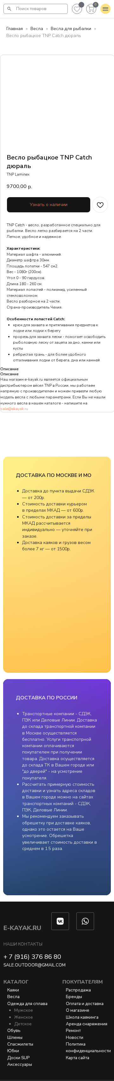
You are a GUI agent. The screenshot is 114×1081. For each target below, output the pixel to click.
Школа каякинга (82, 1017)
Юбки (13, 1051)
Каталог (15, 981)
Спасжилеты (20, 1044)
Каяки (13, 990)
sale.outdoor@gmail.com (34, 965)
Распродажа (78, 990)
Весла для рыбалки (71, 29)
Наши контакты (22, 944)
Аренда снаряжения (86, 1024)
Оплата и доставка (85, 1004)
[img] (9, 9)
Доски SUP (18, 1058)
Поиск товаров (31, 9)
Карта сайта (77, 1058)
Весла (36, 29)
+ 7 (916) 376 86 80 (32, 957)
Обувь (14, 1031)
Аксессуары (19, 1064)
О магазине (77, 1010)
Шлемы (14, 1037)
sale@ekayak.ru (14, 408)
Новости (74, 1037)
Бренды (74, 997)
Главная (14, 29)
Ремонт (73, 1031)
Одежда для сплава (27, 1004)
